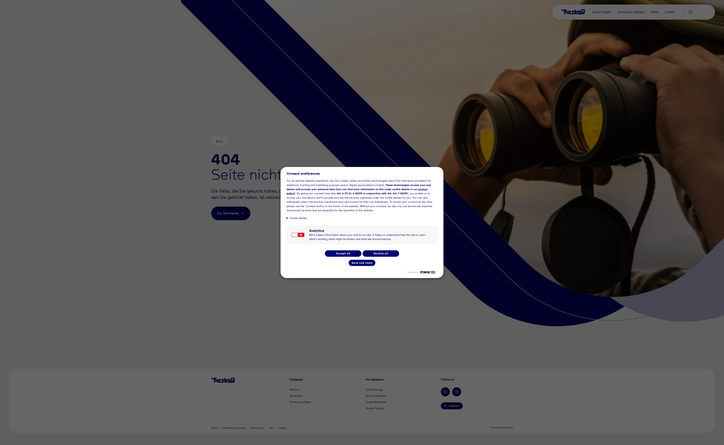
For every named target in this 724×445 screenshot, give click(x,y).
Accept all (343, 253)
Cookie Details (298, 218)
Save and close (362, 262)
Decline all (381, 253)
